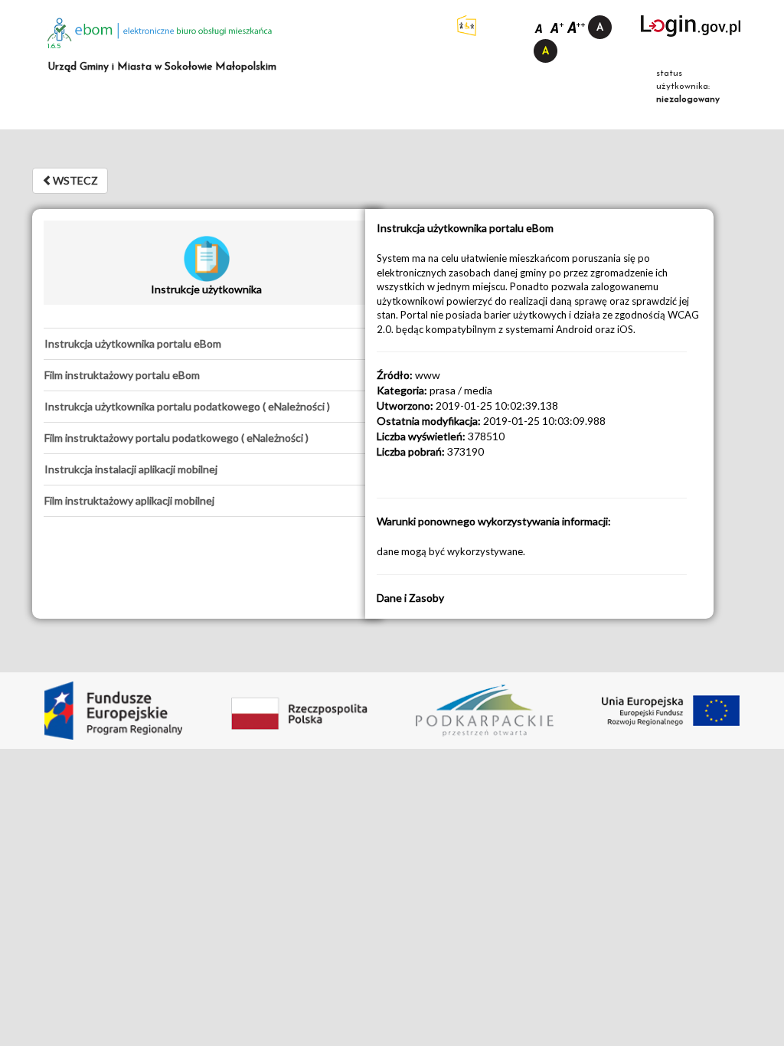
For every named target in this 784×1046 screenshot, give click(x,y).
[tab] (206, 344)
